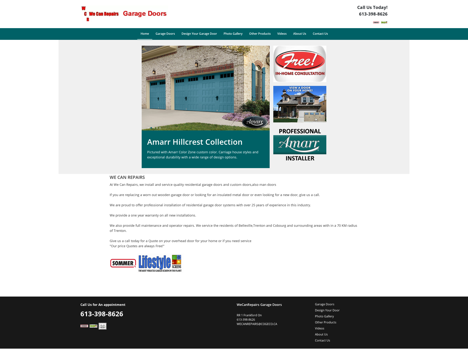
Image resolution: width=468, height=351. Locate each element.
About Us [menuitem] (299, 34)
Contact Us (322, 340)
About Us (321, 334)
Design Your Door (327, 310)
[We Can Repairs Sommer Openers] (376, 22)
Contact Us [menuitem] (320, 34)
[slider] (154, 128)
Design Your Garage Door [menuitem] (199, 34)
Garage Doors (324, 304)
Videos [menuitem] (282, 34)
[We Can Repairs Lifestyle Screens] (384, 22)
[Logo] (124, 14)
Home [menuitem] (145, 34)
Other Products (325, 322)
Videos (319, 328)
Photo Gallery (324, 316)
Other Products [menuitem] (260, 34)
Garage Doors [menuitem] (165, 34)
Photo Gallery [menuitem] (233, 34)
